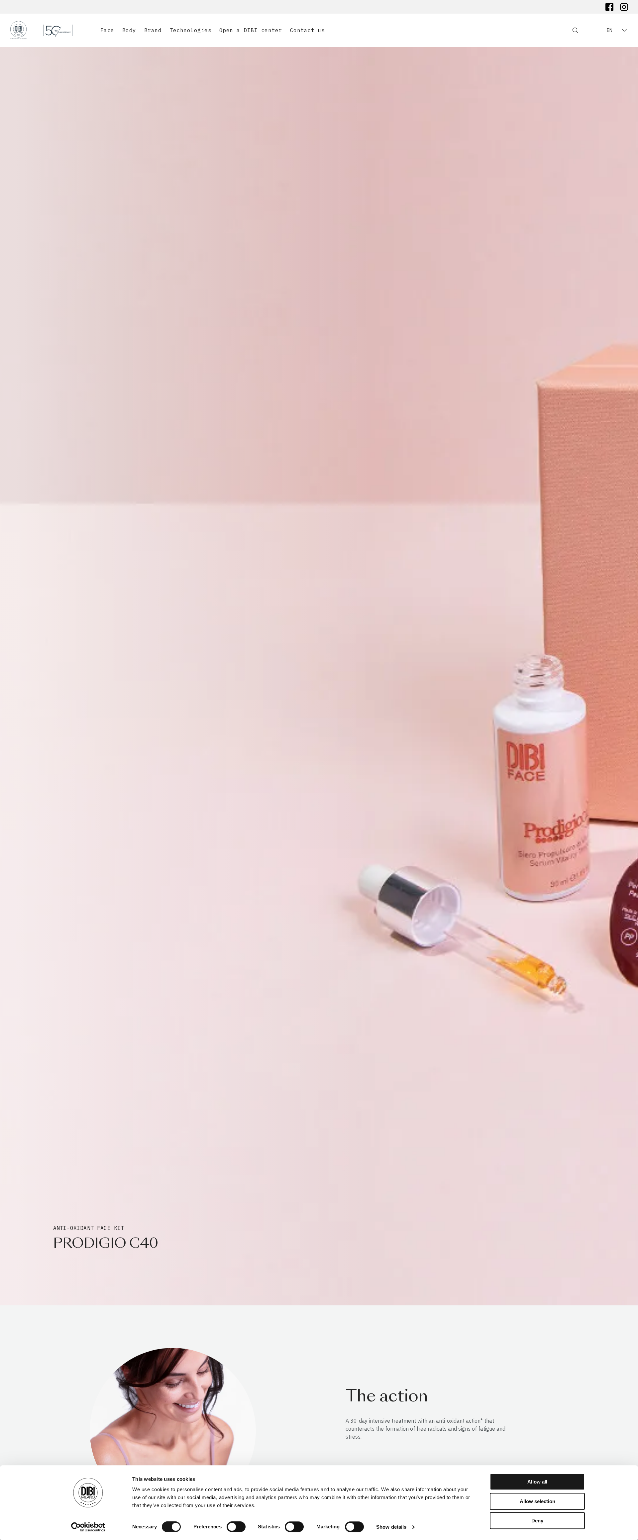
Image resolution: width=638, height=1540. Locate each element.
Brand (152, 30)
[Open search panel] (571, 30)
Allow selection (537, 1501)
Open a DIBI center (250, 30)
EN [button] (609, 30)
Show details (391, 1527)
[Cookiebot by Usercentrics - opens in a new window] (88, 1527)
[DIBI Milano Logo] (41, 30)
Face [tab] (107, 30)
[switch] (236, 1526)
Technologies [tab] (190, 30)
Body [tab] (129, 30)
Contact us (307, 30)
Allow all (537, 1482)
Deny (537, 1520)
